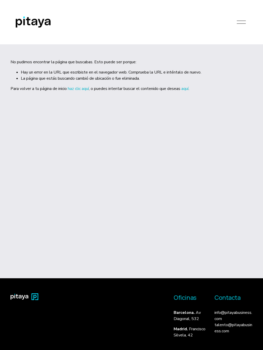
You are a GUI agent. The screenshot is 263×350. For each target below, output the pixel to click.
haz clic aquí (78, 88)
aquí (185, 88)
